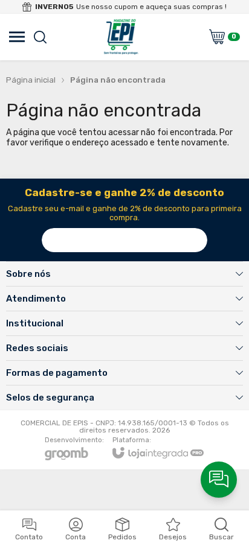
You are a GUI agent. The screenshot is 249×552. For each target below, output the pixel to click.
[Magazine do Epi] (120, 37)
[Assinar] (195, 240)
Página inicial (31, 79)
